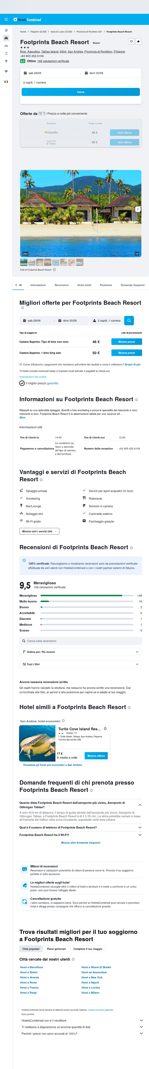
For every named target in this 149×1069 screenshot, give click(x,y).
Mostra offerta (96, 756)
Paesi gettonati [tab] (56, 949)
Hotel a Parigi (28, 992)
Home (23, 31)
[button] (6, 19)
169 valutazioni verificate (53, 61)
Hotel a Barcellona (31, 967)
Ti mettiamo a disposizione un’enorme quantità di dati (56, 1027)
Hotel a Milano (90, 992)
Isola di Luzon (58, 31)
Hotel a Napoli (90, 982)
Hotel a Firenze (29, 987)
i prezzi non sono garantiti (100, 1009)
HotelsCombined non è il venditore (44, 1020)
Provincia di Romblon (87, 31)
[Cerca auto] (6, 45)
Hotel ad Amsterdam (94, 972)
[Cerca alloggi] (6, 38)
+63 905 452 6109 (32, 56)
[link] (52, 764)
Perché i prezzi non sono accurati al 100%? (49, 1033)
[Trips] (6, 71)
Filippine (35, 31)
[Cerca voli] (6, 30)
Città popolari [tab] (31, 949)
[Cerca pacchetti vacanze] (6, 53)
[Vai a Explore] (6, 61)
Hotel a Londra (91, 987)
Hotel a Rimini (28, 972)
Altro (22, 417)
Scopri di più (132, 364)
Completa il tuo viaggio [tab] (87, 949)
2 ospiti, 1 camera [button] (34, 82)
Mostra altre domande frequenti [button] (80, 842)
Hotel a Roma (28, 982)
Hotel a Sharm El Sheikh (96, 967)
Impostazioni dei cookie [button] (32, 376)
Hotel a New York (92, 977)
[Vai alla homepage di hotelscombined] (27, 19)
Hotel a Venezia (29, 977)
